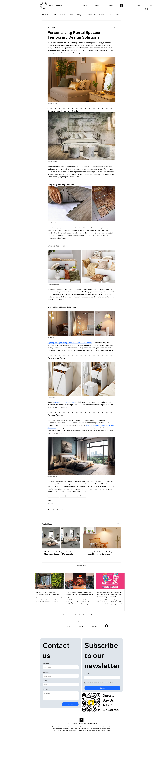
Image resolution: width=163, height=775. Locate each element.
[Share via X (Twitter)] (53, 509)
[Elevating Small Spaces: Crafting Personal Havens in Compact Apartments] (102, 537)
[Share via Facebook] (48, 509)
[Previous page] (67, 614)
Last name (46, 672)
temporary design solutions (76, 496)
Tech (109, 15)
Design (62, 15)
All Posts (45, 15)
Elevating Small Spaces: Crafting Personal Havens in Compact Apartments (98, 553)
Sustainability (91, 15)
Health (101, 15)
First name (46, 663)
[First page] (63, 614)
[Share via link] (62, 509)
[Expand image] (64, 266)
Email (45, 681)
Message (46, 689)
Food (71, 15)
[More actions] (114, 27)
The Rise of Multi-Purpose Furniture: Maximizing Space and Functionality (59, 553)
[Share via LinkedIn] (58, 509)
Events (54, 15)
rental (62, 496)
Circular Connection (56, 5)
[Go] (81, 720)
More (117, 15)
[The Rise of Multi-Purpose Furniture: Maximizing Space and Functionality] (61, 537)
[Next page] (91, 614)
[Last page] (95, 614)
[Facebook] (121, 5)
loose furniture (53, 496)
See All (119, 523)
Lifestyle (79, 15)
